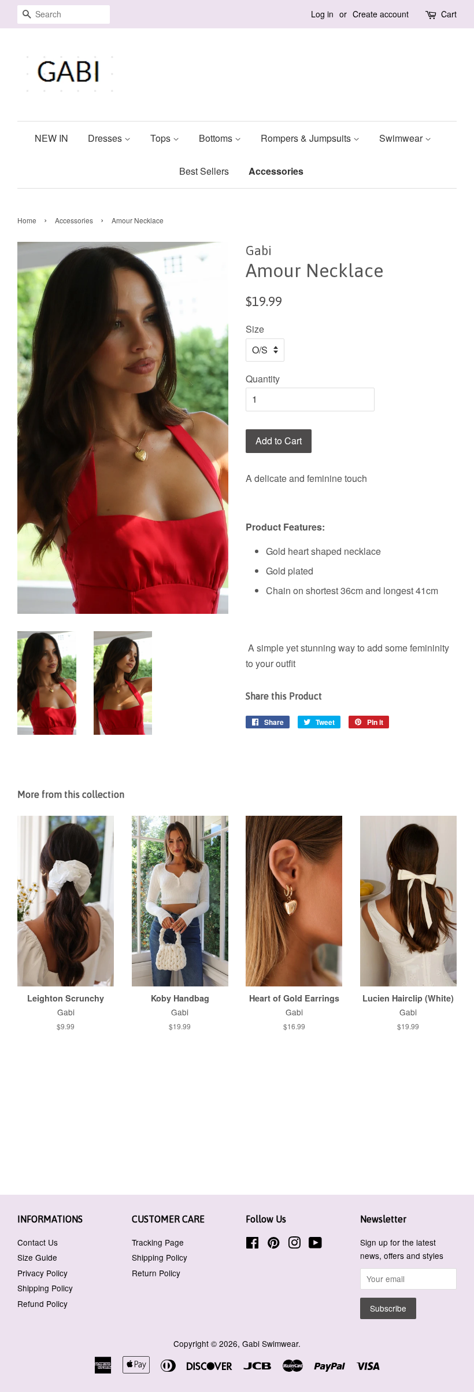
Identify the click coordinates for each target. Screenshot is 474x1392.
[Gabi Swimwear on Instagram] (294, 1244)
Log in (322, 14)
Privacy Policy (42, 1273)
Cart (449, 14)
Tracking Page (158, 1242)
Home (26, 220)
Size (255, 329)
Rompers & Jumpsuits (307, 138)
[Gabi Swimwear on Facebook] (252, 1244)
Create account (381, 14)
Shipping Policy (45, 1288)
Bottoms (217, 138)
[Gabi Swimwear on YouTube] (315, 1244)
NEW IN (51, 138)
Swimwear (402, 138)
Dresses (106, 138)
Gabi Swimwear (270, 1343)
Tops (161, 138)
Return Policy (156, 1273)
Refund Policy (42, 1303)
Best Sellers (204, 171)
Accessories (276, 171)
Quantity (263, 378)
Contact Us (37, 1242)
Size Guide (37, 1257)
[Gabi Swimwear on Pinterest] (273, 1244)
